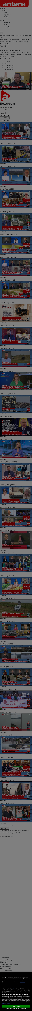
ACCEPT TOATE (16, 1006)
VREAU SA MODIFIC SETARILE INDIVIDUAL (16, 1008)
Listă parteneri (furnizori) (6, 1003)
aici (13, 988)
